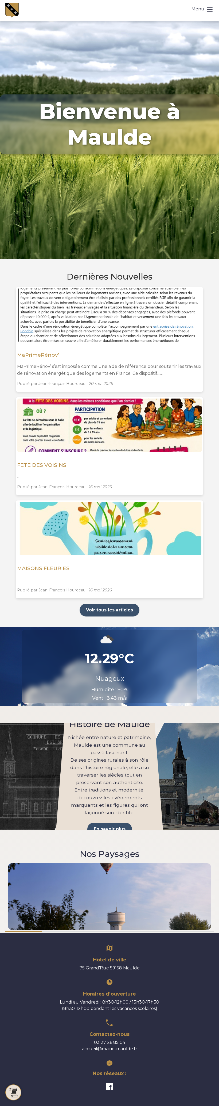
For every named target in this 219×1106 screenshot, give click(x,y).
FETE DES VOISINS (41, 465)
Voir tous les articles (109, 609)
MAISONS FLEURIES (43, 568)
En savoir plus (110, 829)
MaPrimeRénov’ (39, 355)
